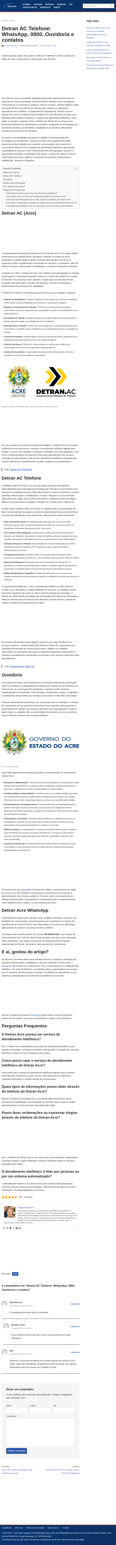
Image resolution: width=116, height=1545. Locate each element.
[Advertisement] (41, 80)
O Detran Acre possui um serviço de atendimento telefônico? (31, 193)
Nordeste (45, 7)
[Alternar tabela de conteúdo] (74, 169)
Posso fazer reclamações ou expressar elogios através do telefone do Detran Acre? (41, 203)
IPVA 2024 (5, 20)
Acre (15, 1274)
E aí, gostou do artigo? (14, 186)
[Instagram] (7, 1228)
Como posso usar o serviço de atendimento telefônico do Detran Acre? (36, 196)
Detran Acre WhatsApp (14, 183)
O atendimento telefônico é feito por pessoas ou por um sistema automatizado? (39, 206)
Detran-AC (7, 966)
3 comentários (45, 46)
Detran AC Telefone (12, 176)
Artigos (38, 4)
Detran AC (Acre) (11, 172)
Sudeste (61, 4)
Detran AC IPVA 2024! (21, 469)
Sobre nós (18, 1528)
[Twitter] (13, 1228)
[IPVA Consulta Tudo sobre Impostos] (10, 6)
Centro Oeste (30, 7)
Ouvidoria (7, 179)
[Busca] (111, 6)
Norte (57, 7)
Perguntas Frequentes (14, 190)
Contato (65, 1528)
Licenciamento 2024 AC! (22, 666)
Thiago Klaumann (11, 46)
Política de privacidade (35, 1528)
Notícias (49, 4)
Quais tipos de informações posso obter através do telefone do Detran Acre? (38, 199)
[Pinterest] (10, 1228)
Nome (9, 1406)
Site (54, 1406)
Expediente (6, 1528)
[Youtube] (17, 1228)
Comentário (11, 1416)
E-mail (33, 1406)
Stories (27, 4)
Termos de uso (53, 1528)
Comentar (75, 1304)
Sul (71, 4)
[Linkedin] (20, 1228)
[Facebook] (4, 1228)
